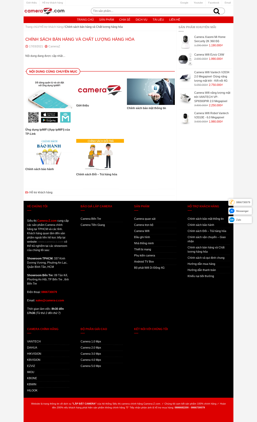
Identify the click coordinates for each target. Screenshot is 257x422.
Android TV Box (144, 261)
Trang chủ (85, 19)
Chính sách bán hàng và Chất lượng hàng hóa (206, 249)
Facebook (213, 2)
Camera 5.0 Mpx (91, 365)
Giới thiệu (31, 2)
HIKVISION (34, 353)
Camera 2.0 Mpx (91, 347)
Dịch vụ (141, 19)
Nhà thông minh (144, 243)
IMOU (30, 372)
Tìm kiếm (216, 11)
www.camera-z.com (50, 241)
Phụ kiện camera (144, 255)
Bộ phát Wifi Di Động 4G (149, 267)
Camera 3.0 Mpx (91, 353)
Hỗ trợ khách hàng (52, 2)
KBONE (32, 378)
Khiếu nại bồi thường (201, 276)
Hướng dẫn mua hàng (201, 263)
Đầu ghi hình (142, 237)
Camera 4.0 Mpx (91, 359)
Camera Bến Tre (91, 218)
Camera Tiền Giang (93, 224)
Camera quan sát (144, 218)
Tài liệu (158, 19)
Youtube (198, 2)
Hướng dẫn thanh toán (202, 270)
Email (228, 2)
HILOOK (32, 390)
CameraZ (54, 46)
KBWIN (31, 384)
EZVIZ (31, 365)
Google (184, 2)
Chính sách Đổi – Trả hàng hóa (207, 231)
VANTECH (34, 341)
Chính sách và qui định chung (206, 257)
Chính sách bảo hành (201, 224)
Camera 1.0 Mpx (91, 341)
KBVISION (33, 359)
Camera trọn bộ (143, 224)
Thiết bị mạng (142, 249)
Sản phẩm (106, 19)
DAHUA (32, 347)
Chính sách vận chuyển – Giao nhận (207, 239)
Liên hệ (174, 19)
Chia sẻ (124, 19)
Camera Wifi (141, 231)
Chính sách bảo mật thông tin (206, 218)
